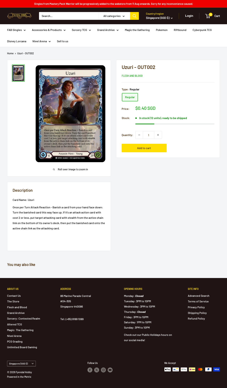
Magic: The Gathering (20, 330)
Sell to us (62, 41)
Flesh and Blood (132, 75)
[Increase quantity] (158, 135)
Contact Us (14, 295)
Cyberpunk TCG (202, 29)
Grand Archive (106, 29)
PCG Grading (15, 341)
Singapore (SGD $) (18, 363)
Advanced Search (198, 295)
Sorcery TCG (79, 29)
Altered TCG (14, 324)
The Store (13, 301)
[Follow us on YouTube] (110, 369)
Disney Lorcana (16, 41)
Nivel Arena (39, 41)
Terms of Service (198, 301)
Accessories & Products (47, 29)
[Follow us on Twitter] (96, 369)
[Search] (134, 16)
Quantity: (127, 135)
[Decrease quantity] (139, 135)
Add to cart (144, 148)
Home (10, 53)
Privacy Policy (196, 307)
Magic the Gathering (137, 29)
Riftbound (180, 29)
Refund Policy (196, 318)
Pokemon (162, 29)
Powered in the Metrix (19, 376)
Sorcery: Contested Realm (23, 318)
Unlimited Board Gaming (22, 347)
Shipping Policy (197, 312)
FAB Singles (14, 29)
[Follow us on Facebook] (89, 369)
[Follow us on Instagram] (103, 369)
